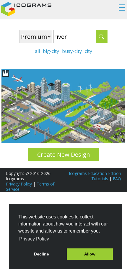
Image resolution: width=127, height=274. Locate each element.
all (37, 51)
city (88, 51)
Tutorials (99, 178)
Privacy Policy (19, 184)
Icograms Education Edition (95, 173)
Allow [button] (89, 254)
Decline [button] (41, 254)
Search (102, 36)
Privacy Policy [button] (34, 238)
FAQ (117, 178)
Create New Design (63, 154)
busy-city (72, 51)
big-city (51, 51)
